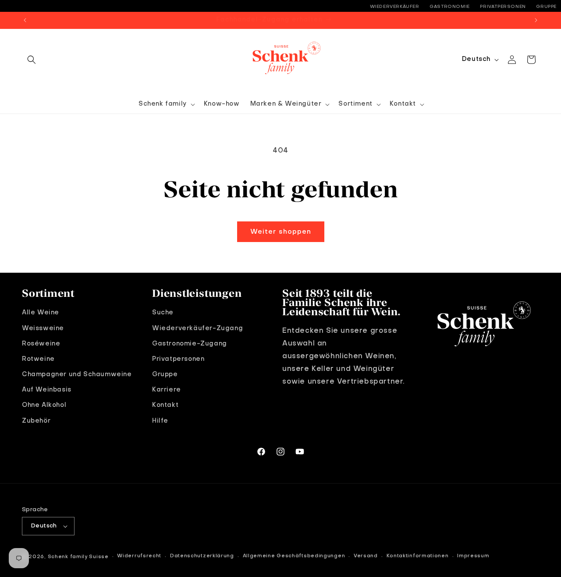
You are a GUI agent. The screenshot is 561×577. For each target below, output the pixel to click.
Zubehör (36, 421)
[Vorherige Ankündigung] (25, 20)
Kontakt (165, 405)
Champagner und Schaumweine (77, 374)
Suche (163, 313)
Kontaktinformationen (418, 556)
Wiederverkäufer (394, 6)
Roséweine (41, 344)
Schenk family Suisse (78, 557)
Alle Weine (40, 313)
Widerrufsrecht (139, 556)
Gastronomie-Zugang (189, 344)
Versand (366, 556)
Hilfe (160, 421)
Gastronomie (450, 6)
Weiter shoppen (280, 232)
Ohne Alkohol (44, 405)
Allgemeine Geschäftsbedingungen (294, 556)
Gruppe (546, 6)
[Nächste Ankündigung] (536, 20)
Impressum (473, 556)
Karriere (166, 390)
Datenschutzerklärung (202, 556)
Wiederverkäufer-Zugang (197, 328)
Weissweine (43, 328)
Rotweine (38, 359)
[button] (31, 59)
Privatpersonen (502, 6)
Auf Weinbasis (46, 390)
